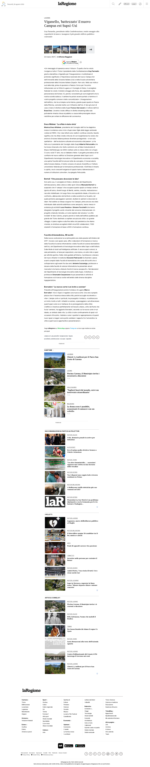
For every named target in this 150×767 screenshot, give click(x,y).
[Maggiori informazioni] (81, 62)
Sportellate (46, 721)
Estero (24, 724)
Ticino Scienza (110, 700)
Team (107, 734)
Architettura (88, 720)
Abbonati (126, 4)
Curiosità (87, 718)
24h (106, 724)
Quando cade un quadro (92, 727)
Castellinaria (67, 716)
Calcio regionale (48, 707)
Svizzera (25, 718)
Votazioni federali (27, 720)
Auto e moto (88, 723)
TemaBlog (109, 711)
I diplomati (88, 725)
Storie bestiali (89, 716)
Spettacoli (67, 700)
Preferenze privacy (47, 754)
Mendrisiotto (26, 712)
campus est (47, 336)
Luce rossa (46, 723)
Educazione (109, 704)
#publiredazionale (110, 716)
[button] (86, 753)
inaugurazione (64, 336)
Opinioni (67, 724)
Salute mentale (89, 730)
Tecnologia (88, 713)
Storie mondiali (47, 719)
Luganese (25, 709)
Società (66, 709)
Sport (45, 700)
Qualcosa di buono (111, 707)
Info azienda (109, 732)
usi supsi (62, 338)
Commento (67, 727)
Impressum (39, 753)
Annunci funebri (63, 753)
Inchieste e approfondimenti (90, 709)
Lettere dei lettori (90, 700)
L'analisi (66, 729)
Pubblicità (54, 753)
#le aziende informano (112, 718)
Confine (24, 727)
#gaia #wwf (109, 713)
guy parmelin (55, 336)
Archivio (108, 727)
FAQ (50, 753)
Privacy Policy (26, 754)
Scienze (66, 707)
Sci (44, 709)
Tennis (45, 712)
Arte (44, 732)
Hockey (45, 702)
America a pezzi (27, 732)
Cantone (25, 700)
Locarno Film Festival (70, 714)
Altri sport (46, 716)
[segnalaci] (120, 4)
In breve (108, 729)
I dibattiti (87, 702)
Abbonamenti (24, 753)
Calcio (45, 704)
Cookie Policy (36, 754)
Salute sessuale (89, 732)
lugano (71, 336)
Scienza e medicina (111, 702)
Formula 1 (46, 714)
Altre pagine (109, 722)
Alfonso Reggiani (65, 57)
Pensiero (66, 704)
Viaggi (86, 711)
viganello (68, 338)
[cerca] (113, 4)
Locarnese (25, 707)
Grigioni (24, 714)
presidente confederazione (52, 338)
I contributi (67, 734)
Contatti (45, 753)
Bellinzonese (26, 704)
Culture (45, 730)
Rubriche (88, 706)
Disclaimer (32, 753)
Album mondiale (48, 726)
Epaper (134, 4)
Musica (66, 712)
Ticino (24, 702)
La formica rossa (69, 732)
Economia (67, 720)
